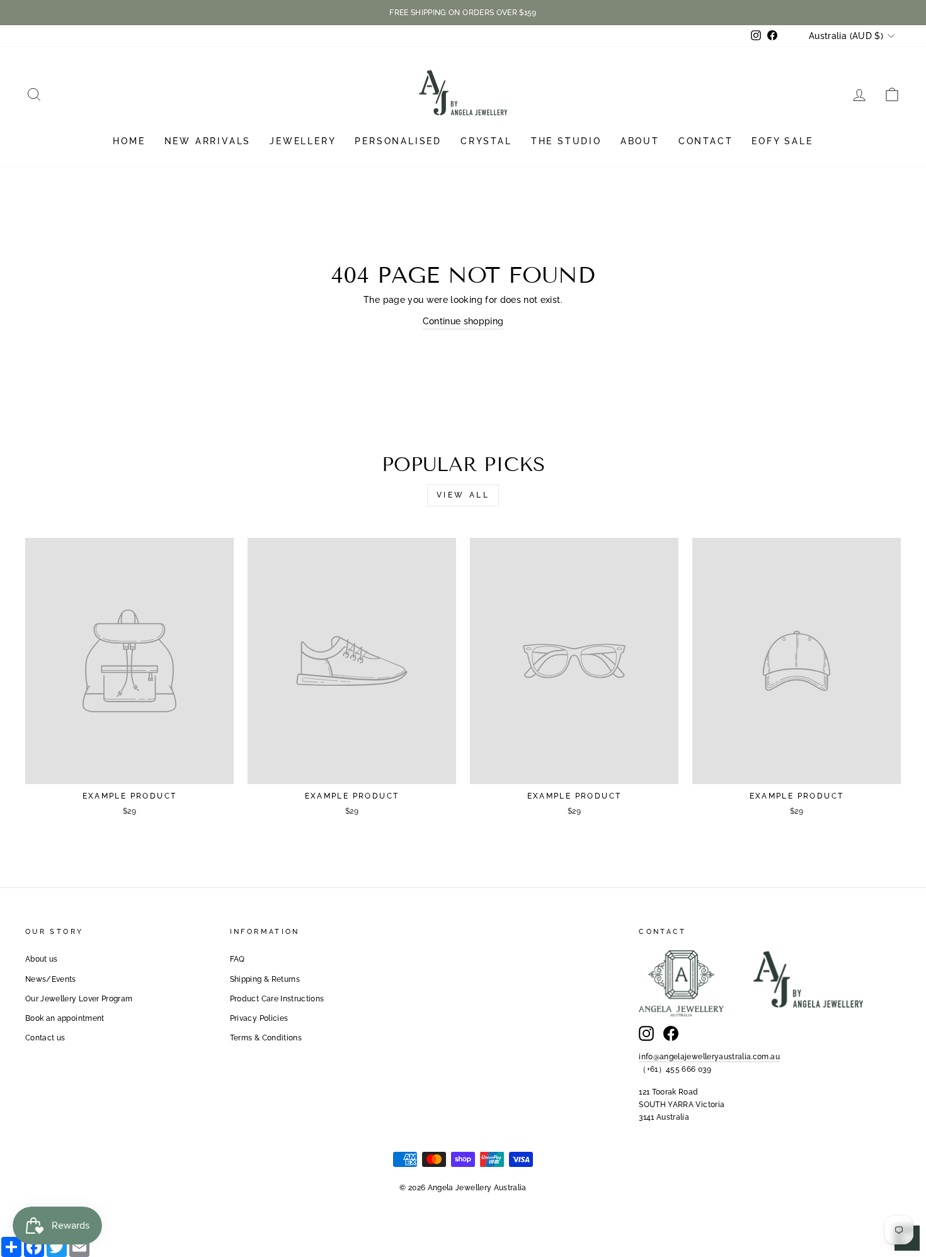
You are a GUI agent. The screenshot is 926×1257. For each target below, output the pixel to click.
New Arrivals (207, 141)
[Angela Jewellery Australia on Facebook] (670, 1033)
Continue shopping (463, 321)
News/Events (50, 979)
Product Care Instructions (277, 998)
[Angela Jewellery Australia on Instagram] (646, 1033)
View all (463, 495)
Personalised (398, 141)
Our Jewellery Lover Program (78, 998)
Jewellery (303, 141)
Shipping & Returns (265, 979)
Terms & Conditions (266, 1037)
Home (129, 141)
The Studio (566, 141)
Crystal (486, 141)
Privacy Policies (259, 1018)
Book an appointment (65, 1018)
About (640, 141)
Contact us (45, 1037)
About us (41, 959)
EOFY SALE (782, 141)
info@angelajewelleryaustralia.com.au (709, 1056)
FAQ (237, 959)
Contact (705, 141)
